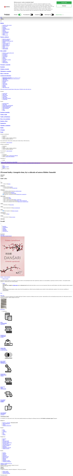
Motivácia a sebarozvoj (6, 39)
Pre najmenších (5, 53)
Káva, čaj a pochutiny (5, 119)
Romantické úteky (6, 103)
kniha (9, 183)
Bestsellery (4, 81)
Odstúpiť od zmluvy (6, 448)
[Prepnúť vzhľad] (0, 21)
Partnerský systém (6, 456)
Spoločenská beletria (6, 29)
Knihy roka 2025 (5, 80)
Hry (3, 432)
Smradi (4, 110)
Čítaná (4, 283)
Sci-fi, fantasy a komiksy (7, 59)
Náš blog (4, 454)
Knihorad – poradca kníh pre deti (8, 52)
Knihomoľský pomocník (7, 447)
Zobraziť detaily (59, 14)
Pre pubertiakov (5, 55)
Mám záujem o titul (6, 87)
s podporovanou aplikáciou (13, 155)
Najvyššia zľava (5, 231)
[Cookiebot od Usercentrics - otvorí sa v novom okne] (7, 15)
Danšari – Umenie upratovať (5, 276)
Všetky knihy (5, 79)
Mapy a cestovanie (4, 73)
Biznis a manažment (6, 40)
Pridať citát (2, 295)
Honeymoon (2, 309)
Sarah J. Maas (5, 97)
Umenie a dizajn (5, 47)
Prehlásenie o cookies (6, 460)
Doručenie (4, 438)
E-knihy (4, 430)
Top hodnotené (5, 227)
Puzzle (1, 132)
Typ (1, 182)
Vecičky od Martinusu (5, 116)
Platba (4, 439)
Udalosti (4, 424)
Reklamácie (5, 446)
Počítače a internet (6, 45)
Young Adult (5, 56)
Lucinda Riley (5, 99)
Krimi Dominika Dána (6, 107)
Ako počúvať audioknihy (7, 444)
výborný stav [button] (5, 284)
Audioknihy (5, 431)
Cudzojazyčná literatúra (5, 75)
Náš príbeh (4, 453)
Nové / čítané (3, 196)
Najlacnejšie (5, 230)
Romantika (4, 28)
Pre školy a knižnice (6, 445)
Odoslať (2, 467)
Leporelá (4, 60)
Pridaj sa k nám (5, 457)
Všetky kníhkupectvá (6, 423)
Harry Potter (5, 104)
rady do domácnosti (16, 207)
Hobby (4, 46)
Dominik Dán (5, 93)
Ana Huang (5, 96)
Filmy (4, 433)
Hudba (2, 127)
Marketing (4, 458)
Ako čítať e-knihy (6, 443)
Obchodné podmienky (6, 473)
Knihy (4, 165)
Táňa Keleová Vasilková (7, 98)
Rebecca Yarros (5, 95)
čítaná (10, 198)
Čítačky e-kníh (3, 114)
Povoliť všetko (64, 2)
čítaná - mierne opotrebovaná (22, 200)
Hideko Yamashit (15, 210)
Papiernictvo (3, 123)
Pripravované (5, 83)
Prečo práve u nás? (6, 440)
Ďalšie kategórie (5, 34)
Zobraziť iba (3, 185)
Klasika (4, 30)
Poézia (4, 33)
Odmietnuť (64, 5)
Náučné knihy (5, 61)
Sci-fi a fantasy (5, 26)
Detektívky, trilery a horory (7, 25)
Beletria (2, 23)
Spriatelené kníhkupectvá (7, 425)
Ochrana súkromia (6, 472)
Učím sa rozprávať (6, 108)
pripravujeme (14, 193)
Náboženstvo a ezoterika (5, 71)
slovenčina (12, 204)
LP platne (2, 129)
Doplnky (4, 434)
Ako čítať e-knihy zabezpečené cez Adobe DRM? (8, 162)
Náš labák (4, 459)
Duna (3, 109)
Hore (1, 293)
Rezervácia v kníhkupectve (7, 442)
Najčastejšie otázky (6, 441)
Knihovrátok (15, 285)
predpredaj (12, 192)
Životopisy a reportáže (5, 64)
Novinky (4, 82)
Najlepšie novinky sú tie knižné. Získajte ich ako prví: (9, 465)
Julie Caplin (5, 94)
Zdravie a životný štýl (6, 44)
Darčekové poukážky (5, 112)
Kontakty (4, 452)
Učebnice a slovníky (4, 69)
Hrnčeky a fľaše (3, 121)
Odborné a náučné (6, 166)
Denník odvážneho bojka (7, 106)
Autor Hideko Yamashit (4, 235)
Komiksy (4, 27)
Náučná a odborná (4, 37)
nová (9, 197)
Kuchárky (2, 66)
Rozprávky (4, 58)
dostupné (10, 235)
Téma (2, 206)
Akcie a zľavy (5, 84)
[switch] (31, 15)
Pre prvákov (5, 54)
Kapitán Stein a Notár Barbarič (8, 105)
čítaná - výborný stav (17, 199)
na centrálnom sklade (17, 191)
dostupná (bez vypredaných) (21, 194)
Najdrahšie (4, 229)
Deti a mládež (3, 50)
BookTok (4, 86)
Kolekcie (4, 85)
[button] (38, 288)
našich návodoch (9, 142)
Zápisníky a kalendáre (5, 125)
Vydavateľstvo (3, 212)
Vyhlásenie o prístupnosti (7, 461)
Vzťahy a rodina (5, 43)
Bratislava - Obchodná (6, 422)
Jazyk (2, 203)
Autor (2, 209)
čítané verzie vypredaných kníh (23, 201)
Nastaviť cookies (5, 471)
